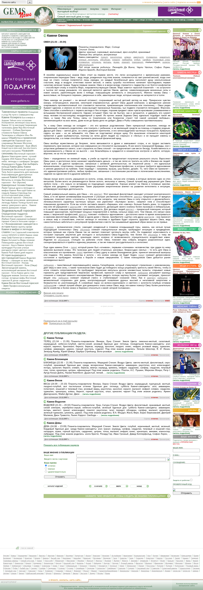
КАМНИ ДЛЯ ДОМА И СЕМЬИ (14, 43)
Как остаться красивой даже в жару (16, 194)
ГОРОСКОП (61, 22)
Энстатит (84, 573)
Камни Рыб (7, 252)
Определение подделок (15, 213)
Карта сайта (169, 2)
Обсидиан (27, 566)
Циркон (195, 571)
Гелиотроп (150, 558)
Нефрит (6, 566)
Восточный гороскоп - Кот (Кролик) (17, 181)
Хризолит (135, 571)
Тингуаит (22, 571)
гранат (126, 62)
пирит (104, 57)
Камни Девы (16, 166)
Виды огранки (27, 240)
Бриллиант (66, 558)
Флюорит (77, 571)
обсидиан (105, 59)
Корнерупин (48, 563)
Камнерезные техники (14, 185)
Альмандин (22, 556)
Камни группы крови (21, 226)
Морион (188, 563)
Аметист (42, 556)
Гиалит (177, 558)
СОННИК (190, 20)
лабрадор (127, 59)
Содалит (131, 568)
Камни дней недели (23, 252)
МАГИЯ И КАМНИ (107, 20)
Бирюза (46, 558)
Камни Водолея (27, 258)
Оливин (36, 566)
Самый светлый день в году (73, 16)
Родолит (160, 566)
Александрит (186, 556)
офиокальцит (86, 64)
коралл (116, 59)
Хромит (168, 571)
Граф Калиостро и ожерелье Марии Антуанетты (18, 238)
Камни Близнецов (57, 359)
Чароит (21, 573)
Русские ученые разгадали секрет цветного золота (18, 248)
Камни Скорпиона (20, 177)
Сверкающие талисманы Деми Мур (19, 126)
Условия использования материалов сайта (186, 585)
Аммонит (60, 556)
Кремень (80, 563)
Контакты (158, 2)
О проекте (147, 2)
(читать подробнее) (181, 69)
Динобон (80, 561)
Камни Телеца (18, 202)
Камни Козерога (11, 117)
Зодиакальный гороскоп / (80, 25)
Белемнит (7, 558)
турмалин (151, 57)
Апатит (88, 556)
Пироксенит (131, 566)
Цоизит (14, 573)
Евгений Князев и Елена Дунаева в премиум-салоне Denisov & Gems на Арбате (186, 35)
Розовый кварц (192, 566)
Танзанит (196, 568)
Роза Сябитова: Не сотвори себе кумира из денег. (186, 311)
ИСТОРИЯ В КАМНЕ (10, 47)
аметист (138, 57)
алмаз (127, 57)
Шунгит (49, 573)
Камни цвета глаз (25, 273)
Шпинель (57, 573)
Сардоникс (52, 568)
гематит (165, 57)
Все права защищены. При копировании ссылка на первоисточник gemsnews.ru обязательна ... (106, 588)
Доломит (107, 561)
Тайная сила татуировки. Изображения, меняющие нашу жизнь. (19, 121)
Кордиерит (37, 563)
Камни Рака (21, 159)
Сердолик (90, 568)
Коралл (28, 563)
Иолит (162, 561)
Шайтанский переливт (35, 573)
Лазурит (115, 563)
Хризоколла (124, 571)
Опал (62, 566)
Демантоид (59, 561)
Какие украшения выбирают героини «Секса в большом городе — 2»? (19, 221)
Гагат (115, 558)
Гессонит (168, 558)
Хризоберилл (112, 571)
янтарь (107, 62)
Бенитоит (28, 558)
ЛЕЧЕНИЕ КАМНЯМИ (90, 20)
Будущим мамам (10, 275)
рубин (137, 59)
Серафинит (80, 568)
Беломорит (17, 558)
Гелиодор (139, 558)
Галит (131, 558)
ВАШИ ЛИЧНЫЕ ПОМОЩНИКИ (14, 45)
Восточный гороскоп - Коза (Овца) (19, 265)
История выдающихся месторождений (14, 256)
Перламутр (102, 566)
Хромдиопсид (156, 571)
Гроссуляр (48, 561)
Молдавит (169, 563)
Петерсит (113, 566)
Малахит (148, 563)
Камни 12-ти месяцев (13, 125)
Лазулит (106, 563)
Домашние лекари (17, 208)
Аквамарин (164, 556)
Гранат (39, 561)
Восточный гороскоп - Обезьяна (17, 197)
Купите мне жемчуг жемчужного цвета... (19, 203)
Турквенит (49, 571)
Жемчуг (125, 561)
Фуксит (86, 571)
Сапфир (42, 568)
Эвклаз (75, 573)
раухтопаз (116, 57)
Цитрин (6, 573)
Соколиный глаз (142, 568)
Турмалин (59, 571)
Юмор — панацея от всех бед (17, 260)
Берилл (37, 558)
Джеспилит (70, 561)
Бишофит (77, 558)
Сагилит (34, 568)
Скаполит (122, 568)
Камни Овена (20, 132)
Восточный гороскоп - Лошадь (15, 263)
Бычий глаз (55, 558)
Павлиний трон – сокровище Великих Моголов (17, 141)
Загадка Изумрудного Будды (20, 162)
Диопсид (89, 561)
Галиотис (123, 558)
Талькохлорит (184, 568)
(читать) (113, 14)
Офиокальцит (71, 566)
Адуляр (6, 556)
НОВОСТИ (61, 20)
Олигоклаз (46, 566)
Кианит (195, 561)
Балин (196, 556)
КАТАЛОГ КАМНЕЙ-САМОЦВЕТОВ (16, 34)
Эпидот (92, 573)
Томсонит (32, 571)
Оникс (55, 566)
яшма (116, 62)
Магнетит (139, 563)
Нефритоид (16, 566)
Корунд (58, 563)
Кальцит (170, 561)
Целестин (177, 571)
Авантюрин (127, 556)
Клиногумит (8, 563)
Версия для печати (53, 293)
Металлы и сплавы (11, 180)
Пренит (141, 566)
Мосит (196, 563)
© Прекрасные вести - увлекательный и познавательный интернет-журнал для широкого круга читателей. (106, 586)
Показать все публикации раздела (61, 445)
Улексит (68, 571)
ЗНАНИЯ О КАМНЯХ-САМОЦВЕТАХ (16, 36)
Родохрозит (179, 566)
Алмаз (13, 556)
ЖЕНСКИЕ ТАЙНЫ (162, 20)
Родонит (169, 566)
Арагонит (96, 556)
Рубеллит (7, 568)
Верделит (107, 558)
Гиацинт (185, 558)
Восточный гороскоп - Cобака (18, 128)
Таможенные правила (15, 111)
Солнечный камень (169, 568)
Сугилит (70, 568)
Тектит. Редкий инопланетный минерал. (186, 77)
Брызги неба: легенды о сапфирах (18, 160)
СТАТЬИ (119, 20)
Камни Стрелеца (19, 193)
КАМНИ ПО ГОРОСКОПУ (12, 41)
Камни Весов (9, 283)
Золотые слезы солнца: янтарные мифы (18, 276)
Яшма (107, 573)
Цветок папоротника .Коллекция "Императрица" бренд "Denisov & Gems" (186, 271)
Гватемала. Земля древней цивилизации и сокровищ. (186, 193)
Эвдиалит (67, 573)
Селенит (61, 568)
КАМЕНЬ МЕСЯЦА (73, 20)
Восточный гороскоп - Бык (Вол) (19, 145)
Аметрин (51, 556)
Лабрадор (97, 563)
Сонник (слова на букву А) (184, 387)
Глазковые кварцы (10, 561)
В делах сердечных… (21, 280)
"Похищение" (179, 414)
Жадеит (117, 561)
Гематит (159, 558)
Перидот (92, 566)
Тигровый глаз (10, 571)
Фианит (94, 571)
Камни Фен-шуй (17, 190)
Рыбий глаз (24, 568)
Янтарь (100, 573)
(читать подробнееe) (124, 352)
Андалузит (79, 556)
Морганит (179, 563)
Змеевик (134, 561)
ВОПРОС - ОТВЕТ (131, 20)
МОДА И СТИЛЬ (146, 20)
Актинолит (175, 556)
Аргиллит (105, 556)
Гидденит (194, 558)
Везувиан (97, 558)
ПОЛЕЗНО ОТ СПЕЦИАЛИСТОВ (15, 40)
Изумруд (154, 561)
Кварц (188, 561)
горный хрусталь (88, 59)
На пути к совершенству (21, 114)
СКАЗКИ (199, 20)
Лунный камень (127, 563)
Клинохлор (19, 563)
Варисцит (87, 558)
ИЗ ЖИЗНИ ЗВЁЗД (178, 20)
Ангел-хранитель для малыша (22, 172)
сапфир (147, 59)
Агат (149, 556)
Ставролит (155, 568)
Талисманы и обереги (13, 135)
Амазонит (33, 556)
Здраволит (144, 561)
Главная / (62, 25)
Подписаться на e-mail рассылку (60, 321)
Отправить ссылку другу (56, 295)
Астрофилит (116, 556)
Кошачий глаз (69, 563)
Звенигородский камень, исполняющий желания (14, 269)
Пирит (121, 566)
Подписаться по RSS (60, 323)
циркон (166, 62)
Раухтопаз (150, 566)
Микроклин (158, 563)
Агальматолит (139, 556)
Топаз (40, 571)
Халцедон (103, 571)
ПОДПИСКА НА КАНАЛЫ (186, 2)
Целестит (186, 571)
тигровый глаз (161, 59)
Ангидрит (69, 556)
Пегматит (83, 566)
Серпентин (100, 568)
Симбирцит (111, 568)
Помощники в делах (12, 242)
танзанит (137, 62)
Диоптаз (98, 561)
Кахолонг (179, 561)
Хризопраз (145, 571)
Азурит (155, 556)
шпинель (96, 62)
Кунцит (88, 563)
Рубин (15, 568)
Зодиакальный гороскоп (19, 210)
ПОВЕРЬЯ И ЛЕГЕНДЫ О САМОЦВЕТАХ (18, 38)
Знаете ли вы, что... (182, 232)
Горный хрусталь (27, 561)
